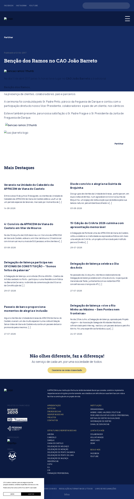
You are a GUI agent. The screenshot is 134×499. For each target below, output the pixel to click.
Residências (53, 461)
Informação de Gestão (100, 421)
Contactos (52, 420)
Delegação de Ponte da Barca (61, 452)
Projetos (51, 417)
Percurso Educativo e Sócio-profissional (109, 415)
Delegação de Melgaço (58, 446)
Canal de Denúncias (99, 424)
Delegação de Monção (57, 449)
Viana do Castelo (55, 443)
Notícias (51, 408)
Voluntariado (97, 437)
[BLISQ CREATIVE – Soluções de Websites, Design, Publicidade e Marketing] (67, 494)
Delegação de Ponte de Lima (60, 455)
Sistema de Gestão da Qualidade (105, 418)
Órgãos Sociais (54, 411)
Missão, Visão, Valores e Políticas (105, 412)
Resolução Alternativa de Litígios (76, 489)
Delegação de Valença (57, 458)
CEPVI (49, 464)
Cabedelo (51, 437)
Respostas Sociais (55, 414)
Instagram (21, 6)
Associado (95, 440)
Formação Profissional (58, 473)
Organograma (97, 409)
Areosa (50, 434)
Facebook (9, 6)
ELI (48, 467)
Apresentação (54, 405)
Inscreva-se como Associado (67, 370)
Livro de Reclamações (105, 489)
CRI (48, 470)
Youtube (33, 6)
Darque (50, 440)
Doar (92, 443)
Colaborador (96, 434)
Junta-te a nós (97, 430)
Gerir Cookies (50, 489)
